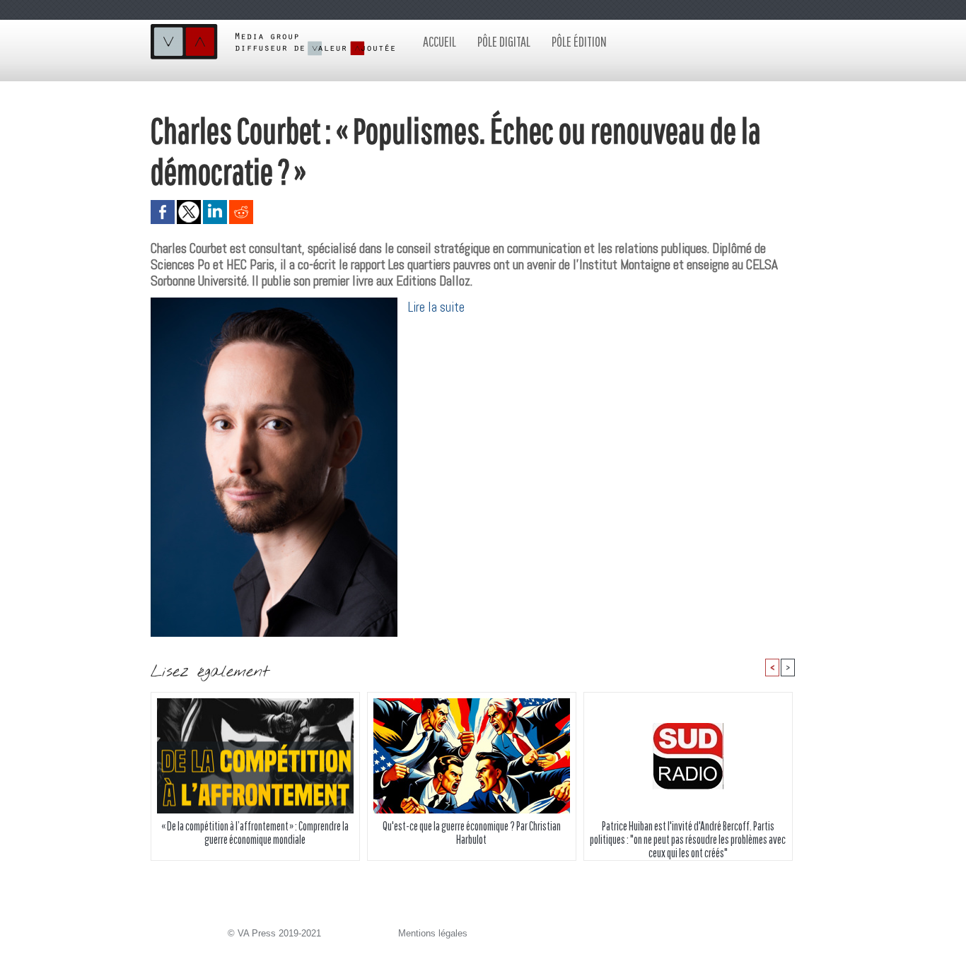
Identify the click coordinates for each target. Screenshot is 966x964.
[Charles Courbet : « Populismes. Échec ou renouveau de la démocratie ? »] (274, 302)
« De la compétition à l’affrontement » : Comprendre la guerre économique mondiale (255, 832)
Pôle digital (503, 41)
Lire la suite (436, 307)
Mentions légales (432, 933)
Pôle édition (579, 41)
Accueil (439, 41)
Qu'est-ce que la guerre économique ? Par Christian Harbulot (472, 832)
